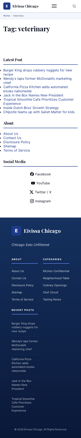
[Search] (74, 6)
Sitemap (9, 146)
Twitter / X (43, 192)
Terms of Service (16, 150)
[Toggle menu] (54, 6)
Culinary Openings (55, 285)
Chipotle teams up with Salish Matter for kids (39, 112)
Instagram (43, 201)
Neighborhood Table (56, 278)
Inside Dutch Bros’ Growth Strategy (31, 108)
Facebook (43, 174)
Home (6, 15)
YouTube (43, 183)
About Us (10, 134)
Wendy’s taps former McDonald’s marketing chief (25, 345)
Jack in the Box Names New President (33, 95)
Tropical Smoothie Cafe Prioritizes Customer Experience (23, 404)
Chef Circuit (50, 292)
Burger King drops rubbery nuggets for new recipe (25, 327)
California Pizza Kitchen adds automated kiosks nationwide (23, 365)
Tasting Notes (52, 299)
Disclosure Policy (16, 142)
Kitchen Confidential (56, 271)
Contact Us (12, 138)
